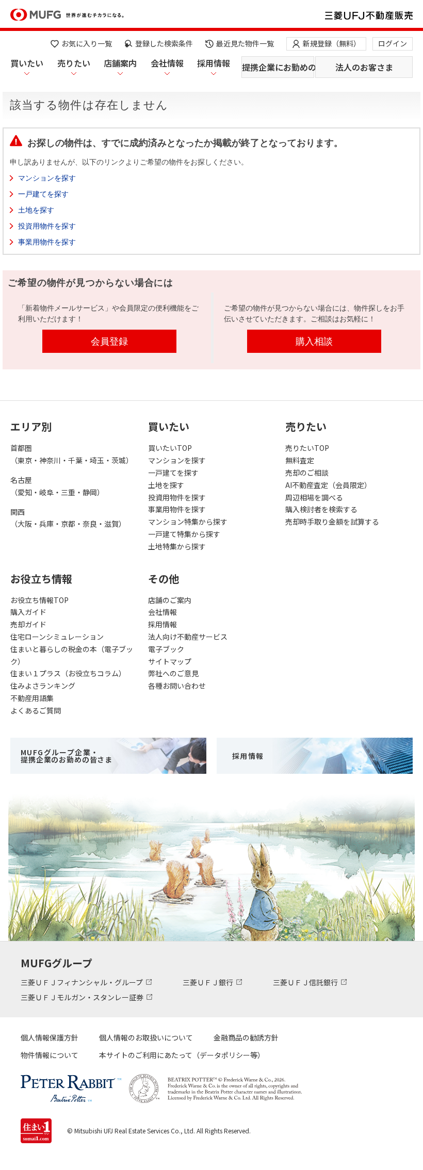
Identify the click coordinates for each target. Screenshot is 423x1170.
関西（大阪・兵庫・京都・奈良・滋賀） (68, 518)
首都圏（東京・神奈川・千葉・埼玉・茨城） (71, 454)
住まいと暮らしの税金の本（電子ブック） (71, 655)
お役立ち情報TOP (39, 600)
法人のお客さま (364, 67)
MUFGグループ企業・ (66, 756)
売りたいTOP (307, 448)
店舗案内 (120, 63)
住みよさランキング (42, 685)
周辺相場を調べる (314, 497)
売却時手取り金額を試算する (332, 521)
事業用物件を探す (47, 242)
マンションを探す (47, 178)
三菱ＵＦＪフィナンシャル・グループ (82, 982)
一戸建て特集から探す (184, 534)
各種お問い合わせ (177, 685)
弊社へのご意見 (173, 673)
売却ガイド (28, 624)
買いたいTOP (170, 448)
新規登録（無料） (332, 43)
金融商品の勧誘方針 (246, 1037)
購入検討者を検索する (321, 509)
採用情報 (213, 63)
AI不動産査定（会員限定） (328, 485)
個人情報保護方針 (49, 1037)
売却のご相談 (307, 472)
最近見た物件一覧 (245, 43)
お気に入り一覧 (86, 43)
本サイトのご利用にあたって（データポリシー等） (182, 1055)
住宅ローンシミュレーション (57, 636)
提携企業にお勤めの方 (278, 67)
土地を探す (36, 210)
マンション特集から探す (187, 521)
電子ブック (166, 649)
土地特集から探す (177, 546)
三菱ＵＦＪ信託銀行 (306, 982)
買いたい (26, 63)
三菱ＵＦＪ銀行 (209, 982)
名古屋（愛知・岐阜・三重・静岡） (57, 486)
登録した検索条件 (164, 43)
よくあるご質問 (35, 710)
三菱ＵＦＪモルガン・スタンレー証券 (83, 997)
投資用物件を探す (47, 226)
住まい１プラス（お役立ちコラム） (68, 673)
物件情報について (49, 1055)
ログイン (392, 43)
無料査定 (299, 460)
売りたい (73, 63)
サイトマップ (169, 661)
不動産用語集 (32, 698)
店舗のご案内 (169, 600)
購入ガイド (28, 612)
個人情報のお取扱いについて (146, 1037)
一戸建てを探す (43, 194)
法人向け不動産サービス (187, 636)
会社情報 (167, 63)
